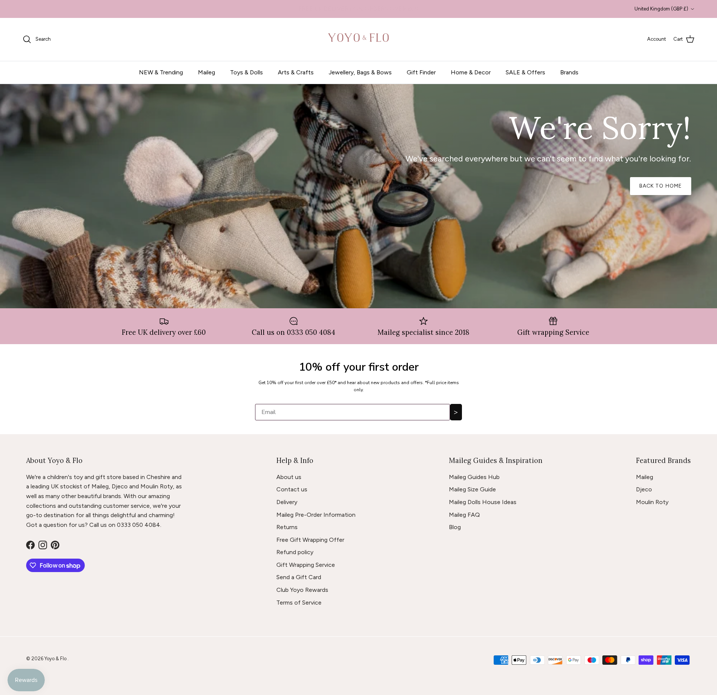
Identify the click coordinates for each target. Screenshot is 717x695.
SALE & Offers (525, 72)
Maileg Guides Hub (474, 477)
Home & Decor (471, 72)
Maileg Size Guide (472, 489)
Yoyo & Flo (56, 658)
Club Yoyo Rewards (302, 589)
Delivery (286, 502)
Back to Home (660, 186)
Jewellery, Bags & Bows (360, 72)
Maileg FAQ (464, 514)
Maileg (206, 72)
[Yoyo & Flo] (358, 39)
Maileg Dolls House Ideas (482, 502)
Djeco (644, 489)
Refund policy (294, 552)
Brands (569, 72)
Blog (455, 527)
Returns (287, 527)
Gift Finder (421, 72)
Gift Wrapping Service (305, 564)
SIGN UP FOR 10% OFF (358, 8)
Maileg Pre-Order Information (316, 514)
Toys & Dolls (246, 72)
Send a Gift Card (298, 577)
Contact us (291, 489)
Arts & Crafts (296, 72)
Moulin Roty (652, 502)
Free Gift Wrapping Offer (310, 539)
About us (288, 477)
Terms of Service (299, 602)
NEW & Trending (161, 72)
